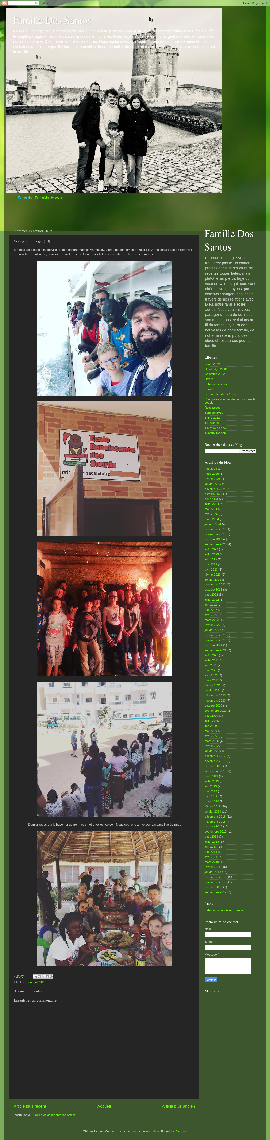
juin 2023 (211, 559)
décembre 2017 (215, 877)
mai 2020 (211, 730)
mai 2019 (211, 791)
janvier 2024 (213, 524)
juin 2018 (211, 846)
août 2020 (211, 715)
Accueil (104, 1106)
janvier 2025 (213, 483)
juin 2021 (211, 665)
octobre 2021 (213, 645)
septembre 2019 (216, 771)
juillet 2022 (212, 599)
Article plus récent (30, 1106)
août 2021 (211, 655)
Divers (209, 379)
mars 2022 (212, 619)
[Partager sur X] (43, 976)
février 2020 (213, 745)
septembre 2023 (216, 544)
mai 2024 (211, 509)
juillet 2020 (212, 720)
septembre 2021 (216, 650)
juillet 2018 (212, 841)
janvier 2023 (213, 579)
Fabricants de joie (216, 384)
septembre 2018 (216, 831)
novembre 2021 (215, 640)
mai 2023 (211, 564)
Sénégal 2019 (36, 982)
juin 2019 (211, 786)
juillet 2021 (212, 660)
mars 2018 (212, 861)
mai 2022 (211, 609)
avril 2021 (211, 675)
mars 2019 (212, 801)
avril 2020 (211, 736)
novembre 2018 (215, 821)
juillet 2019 (212, 781)
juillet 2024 (212, 503)
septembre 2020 (216, 710)
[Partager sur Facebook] (47, 976)
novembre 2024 (215, 488)
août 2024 (211, 499)
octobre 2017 (213, 887)
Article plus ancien (178, 1106)
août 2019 (211, 776)
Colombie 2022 (215, 374)
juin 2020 (211, 725)
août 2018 (211, 836)
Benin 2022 (212, 364)
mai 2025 (211, 468)
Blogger (181, 1131)
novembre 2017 (215, 882)
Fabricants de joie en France (224, 910)
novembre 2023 (215, 534)
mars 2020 (212, 741)
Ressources (212, 407)
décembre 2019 (215, 756)
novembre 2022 (215, 584)
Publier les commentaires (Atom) (54, 1114)
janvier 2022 (213, 630)
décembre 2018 (215, 816)
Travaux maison (215, 432)
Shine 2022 (212, 417)
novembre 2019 (215, 761)
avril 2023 (211, 569)
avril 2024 (211, 514)
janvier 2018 (213, 872)
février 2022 (213, 625)
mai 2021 (211, 670)
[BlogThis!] (39, 976)
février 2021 (213, 685)
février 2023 (213, 574)
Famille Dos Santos (52, 20)
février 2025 (213, 478)
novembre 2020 (215, 700)
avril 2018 (211, 856)
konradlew (152, 1131)
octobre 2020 (213, 705)
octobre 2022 (213, 589)
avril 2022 (211, 614)
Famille (209, 389)
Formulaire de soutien (49, 197)
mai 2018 (211, 851)
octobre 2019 (213, 766)
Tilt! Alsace (212, 422)
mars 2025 (212, 473)
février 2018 (213, 867)
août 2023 (211, 549)
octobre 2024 (213, 494)
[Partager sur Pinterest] (51, 976)
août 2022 (211, 594)
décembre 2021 (215, 635)
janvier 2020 (213, 750)
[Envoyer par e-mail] (35, 976)
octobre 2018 (213, 826)
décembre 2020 (215, 695)
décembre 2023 (215, 529)
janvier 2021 (213, 690)
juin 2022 (211, 604)
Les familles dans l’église (221, 394)
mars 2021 (212, 680)
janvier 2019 (213, 811)
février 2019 (213, 806)
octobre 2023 (213, 539)
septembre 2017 (216, 892)
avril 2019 (211, 796)
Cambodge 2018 (216, 369)
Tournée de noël (216, 427)
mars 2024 (212, 519)
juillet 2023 (212, 554)
